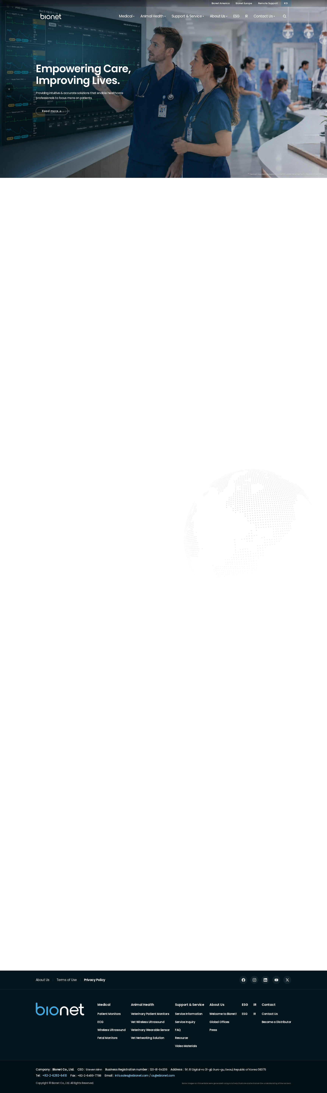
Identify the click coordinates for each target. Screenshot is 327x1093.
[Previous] (275, 250)
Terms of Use (67, 979)
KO (286, 3)
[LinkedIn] (265, 980)
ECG (100, 1022)
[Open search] (285, 16)
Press (213, 1030)
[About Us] (37, 738)
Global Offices (219, 1022)
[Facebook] (243, 980)
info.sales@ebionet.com (132, 1075)
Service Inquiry (185, 1022)
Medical (104, 1005)
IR (254, 1005)
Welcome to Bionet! (223, 1014)
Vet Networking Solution (147, 1038)
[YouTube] (276, 980)
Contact (269, 1005)
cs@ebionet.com (163, 1075)
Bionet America (221, 3)
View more (280, 810)
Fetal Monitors (107, 1038)
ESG (245, 1005)
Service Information (188, 1014)
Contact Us (270, 1014)
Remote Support (268, 3)
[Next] (290, 250)
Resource (181, 1038)
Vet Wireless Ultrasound (147, 1022)
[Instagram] (254, 980)
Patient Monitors (109, 1014)
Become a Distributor (276, 1022)
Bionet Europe (244, 3)
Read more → (52, 111)
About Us (42, 979)
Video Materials (186, 1046)
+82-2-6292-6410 (54, 1075)
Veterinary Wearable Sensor (150, 1030)
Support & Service (189, 1005)
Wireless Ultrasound (111, 1030)
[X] (287, 980)
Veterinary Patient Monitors (150, 1014)
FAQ (178, 1030)
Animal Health (142, 1005)
